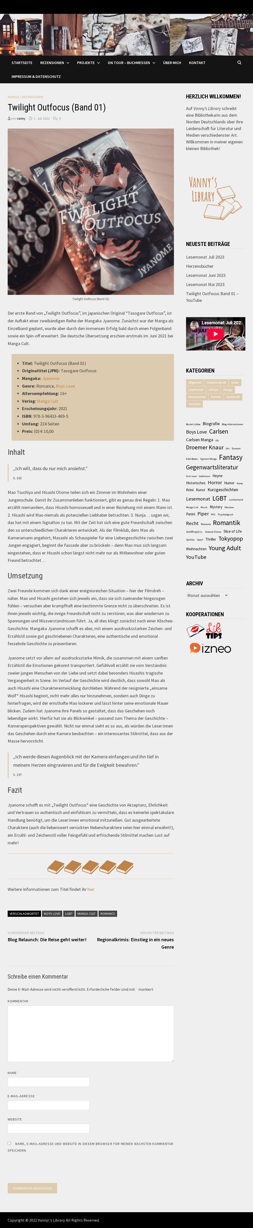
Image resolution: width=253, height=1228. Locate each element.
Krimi (190, 489)
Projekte (86, 62)
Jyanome (50, 378)
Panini (190, 514)
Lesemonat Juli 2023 (205, 257)
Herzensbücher (199, 266)
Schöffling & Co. (194, 531)
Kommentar (19, 1001)
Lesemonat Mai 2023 (205, 284)
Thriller (210, 539)
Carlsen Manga (199, 439)
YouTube (194, 404)
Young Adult (225, 548)
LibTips (213, 390)
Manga (13, 97)
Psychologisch (225, 514)
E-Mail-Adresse (23, 1096)
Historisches (196, 483)
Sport (200, 539)
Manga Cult (47, 401)
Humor (229, 483)
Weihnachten (196, 549)
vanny (21, 118)
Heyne (217, 475)
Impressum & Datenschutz (36, 76)
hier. (91, 889)
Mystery (216, 506)
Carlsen (218, 431)
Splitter (190, 539)
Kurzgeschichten (223, 489)
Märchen (229, 507)
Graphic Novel (216, 382)
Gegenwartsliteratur (212, 467)
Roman (216, 397)
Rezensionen (52, 62)
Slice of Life (233, 531)
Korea (240, 483)
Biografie (211, 423)
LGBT (69, 913)
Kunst (200, 489)
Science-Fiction (213, 531)
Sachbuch (233, 397)
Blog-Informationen (232, 424)
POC (213, 514)
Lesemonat (196, 390)
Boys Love (65, 386)
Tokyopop (230, 538)
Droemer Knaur (205, 447)
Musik (204, 507)
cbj (217, 440)
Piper (203, 513)
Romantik (226, 522)
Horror (215, 482)
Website (15, 1119)
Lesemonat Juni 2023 (206, 275)
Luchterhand (236, 499)
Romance (108, 913)
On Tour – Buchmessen (129, 62)
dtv (228, 448)
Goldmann (204, 476)
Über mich (172, 62)
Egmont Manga (208, 458)
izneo (235, 382)
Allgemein (195, 382)
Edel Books (192, 458)
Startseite (22, 62)
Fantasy (231, 457)
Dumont (236, 448)
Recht (192, 523)
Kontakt (197, 62)
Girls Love (191, 476)
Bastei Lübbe (193, 424)
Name (14, 1073)
